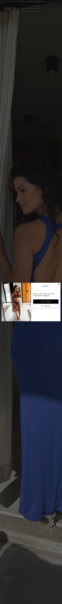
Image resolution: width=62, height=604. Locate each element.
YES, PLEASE (46, 301)
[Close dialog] (59, 284)
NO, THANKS (45, 306)
